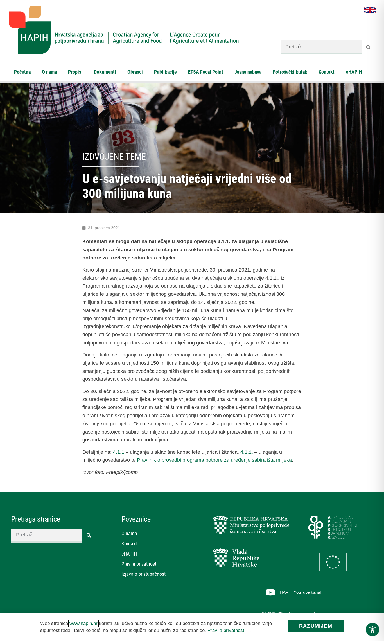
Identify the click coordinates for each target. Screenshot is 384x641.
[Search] (369, 47)
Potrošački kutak (290, 72)
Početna (22, 72)
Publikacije (165, 72)
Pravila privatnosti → (229, 630)
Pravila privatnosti (139, 564)
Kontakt (327, 72)
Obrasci (135, 72)
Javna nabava (247, 72)
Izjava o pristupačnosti (144, 574)
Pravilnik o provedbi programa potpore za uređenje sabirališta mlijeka (214, 460)
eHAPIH (354, 72)
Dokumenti (105, 72)
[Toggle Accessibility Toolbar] (372, 629)
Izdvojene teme (114, 156)
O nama (49, 72)
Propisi (75, 72)
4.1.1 (119, 452)
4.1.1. (246, 452)
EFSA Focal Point (205, 72)
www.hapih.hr (83, 623)
